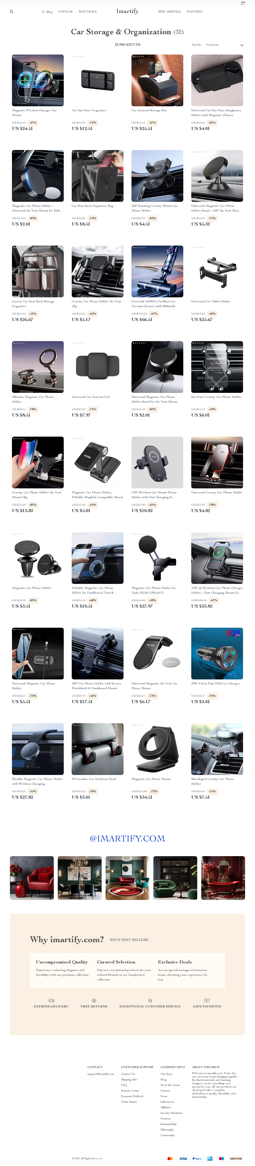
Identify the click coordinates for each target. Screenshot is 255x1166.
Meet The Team (170, 1085)
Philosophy (167, 1130)
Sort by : (197, 45)
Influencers (167, 1102)
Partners (166, 1118)
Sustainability (169, 1124)
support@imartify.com (100, 1074)
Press (164, 1096)
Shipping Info (129, 1079)
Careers (165, 1091)
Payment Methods (132, 1096)
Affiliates (166, 1107)
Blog (164, 1079)
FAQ (124, 1085)
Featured (194, 12)
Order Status (129, 1102)
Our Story (167, 1074)
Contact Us (128, 1074)
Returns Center (130, 1091)
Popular (66, 12)
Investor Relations (171, 1113)
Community (168, 1135)
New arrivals (169, 12)
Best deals (88, 12)
